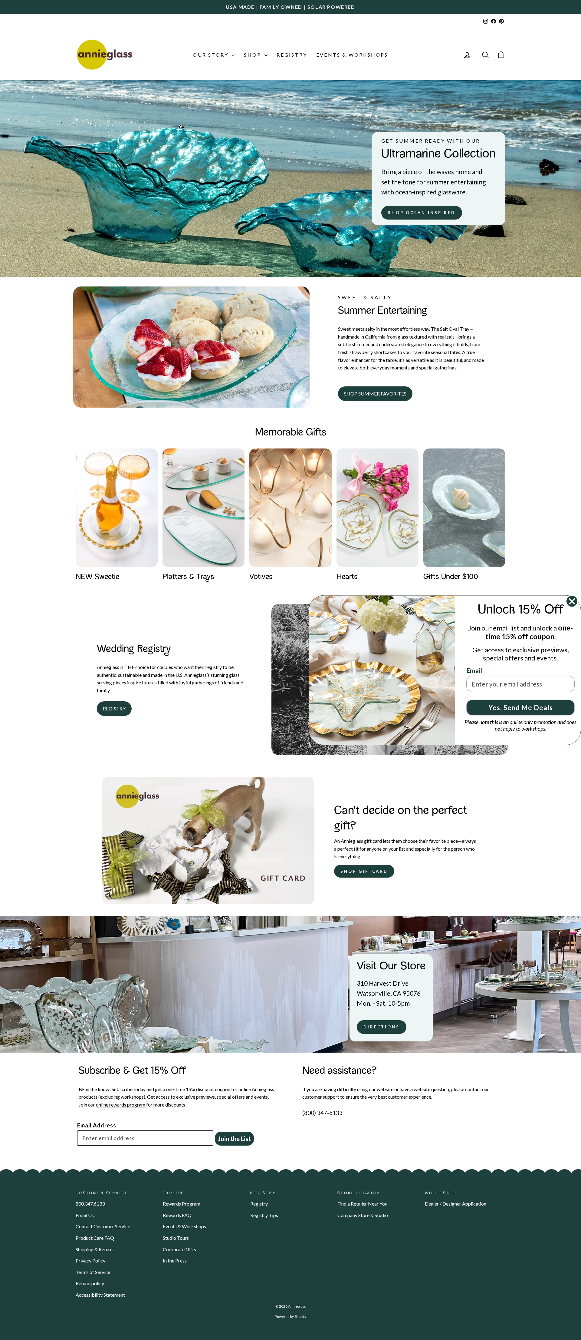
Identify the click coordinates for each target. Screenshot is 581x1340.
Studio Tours (176, 1238)
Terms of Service (93, 1272)
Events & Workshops (352, 55)
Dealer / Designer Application (455, 1203)
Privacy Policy (90, 1260)
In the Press (175, 1260)
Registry (292, 55)
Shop (253, 55)
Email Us (85, 1215)
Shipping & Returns (95, 1249)
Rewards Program (181, 1203)
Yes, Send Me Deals (520, 707)
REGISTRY (114, 708)
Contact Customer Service (103, 1226)
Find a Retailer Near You (362, 1203)
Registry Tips (264, 1215)
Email (474, 670)
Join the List (234, 1138)
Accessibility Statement (100, 1295)
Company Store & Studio (362, 1215)
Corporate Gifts (179, 1249)
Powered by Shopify (290, 1316)
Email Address (96, 1125)
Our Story (211, 55)
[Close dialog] (572, 601)
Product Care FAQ (95, 1238)
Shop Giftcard (364, 871)
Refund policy (90, 1283)
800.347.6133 (90, 1203)
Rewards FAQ (177, 1215)
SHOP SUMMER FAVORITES (375, 393)
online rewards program (121, 1104)
